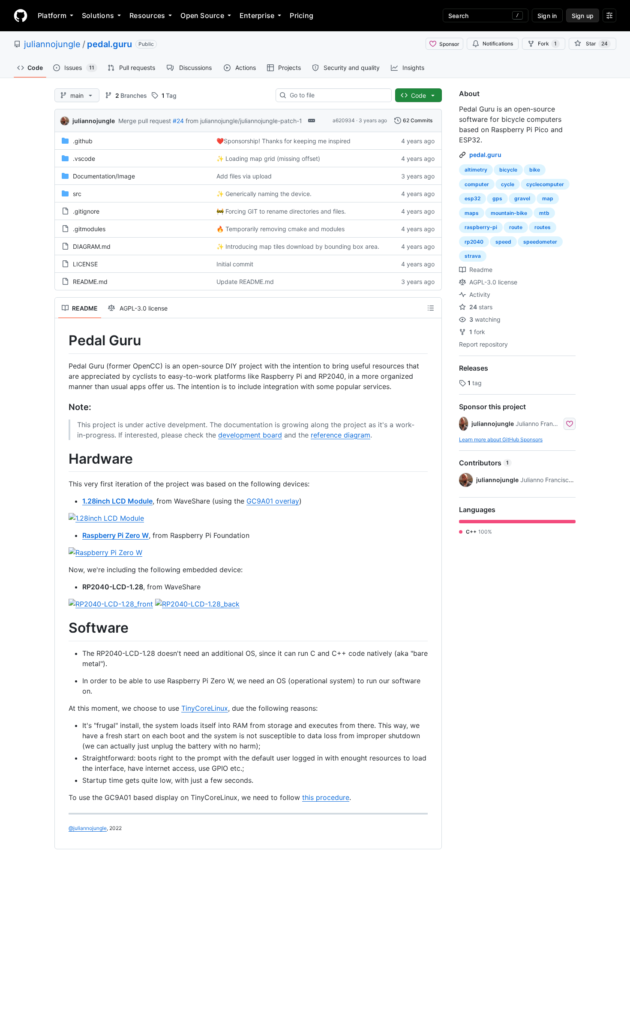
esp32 (472, 198)
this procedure (325, 797)
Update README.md (245, 281)
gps (497, 198)
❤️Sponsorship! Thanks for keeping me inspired (283, 141)
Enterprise (257, 15)
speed (503, 241)
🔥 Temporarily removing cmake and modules (280, 228)
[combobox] (337, 95)
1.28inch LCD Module (117, 501)
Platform (52, 15)
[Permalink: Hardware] (63, 459)
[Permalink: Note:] (63, 407)
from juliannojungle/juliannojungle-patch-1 (244, 120)
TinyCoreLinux (204, 708)
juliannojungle (52, 44)
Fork (547, 43)
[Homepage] (20, 15)
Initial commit (234, 264)
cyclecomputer (545, 184)
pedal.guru (109, 44)
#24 (178, 120)
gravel (522, 198)
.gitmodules (89, 228)
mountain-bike (509, 213)
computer (477, 184)
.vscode (84, 158)
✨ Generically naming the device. (264, 193)
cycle (507, 184)
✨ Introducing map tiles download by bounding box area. (297, 246)
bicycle (508, 169)
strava (473, 256)
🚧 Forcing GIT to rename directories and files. (281, 211)
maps (472, 213)
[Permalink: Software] (63, 628)
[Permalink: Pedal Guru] (63, 341)
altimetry (476, 169)
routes (542, 227)
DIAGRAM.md (92, 246)
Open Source (202, 15)
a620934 (344, 120)
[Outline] (430, 308)
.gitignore (86, 211)
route (515, 227)
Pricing (301, 15)
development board (250, 435)
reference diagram (340, 435)
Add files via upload (244, 176)
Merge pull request (144, 120)
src (77, 193)
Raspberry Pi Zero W (115, 535)
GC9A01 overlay (272, 501)
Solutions (98, 15)
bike (534, 169)
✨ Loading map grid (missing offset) (268, 158)
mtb (544, 213)
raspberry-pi (481, 227)
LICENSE (85, 264)
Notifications (498, 43)
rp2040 (474, 241)
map (547, 198)
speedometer (540, 241)
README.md (90, 281)
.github (83, 141)
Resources (147, 15)
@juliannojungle (88, 828)
